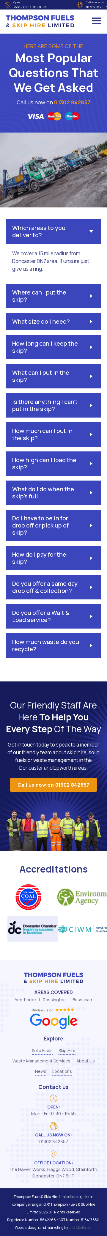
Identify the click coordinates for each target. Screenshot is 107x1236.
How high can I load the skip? (44, 463)
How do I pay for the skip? (39, 558)
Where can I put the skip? (39, 295)
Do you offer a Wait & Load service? (40, 616)
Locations (62, 1071)
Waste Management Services (41, 1061)
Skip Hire (67, 1050)
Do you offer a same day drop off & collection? (45, 587)
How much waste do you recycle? (45, 645)
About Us (85, 1061)
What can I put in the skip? (40, 376)
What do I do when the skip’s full (43, 492)
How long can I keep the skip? (45, 347)
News (40, 1071)
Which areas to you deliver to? (38, 231)
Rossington (54, 999)
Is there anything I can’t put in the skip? (45, 405)
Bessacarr (82, 999)
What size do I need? (41, 321)
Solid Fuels (42, 1050)
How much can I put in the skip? (42, 434)
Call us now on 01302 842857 (53, 785)
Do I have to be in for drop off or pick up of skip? (40, 525)
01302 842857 (72, 102)
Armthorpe (25, 999)
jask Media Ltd (80, 1227)
